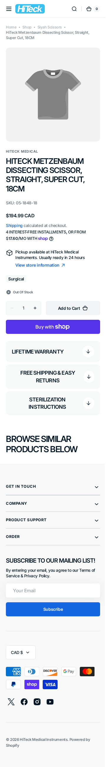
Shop (26, 27)
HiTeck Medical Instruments (43, 735)
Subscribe (50, 604)
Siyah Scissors (49, 27)
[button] (8, 8)
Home (11, 27)
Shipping (14, 220)
